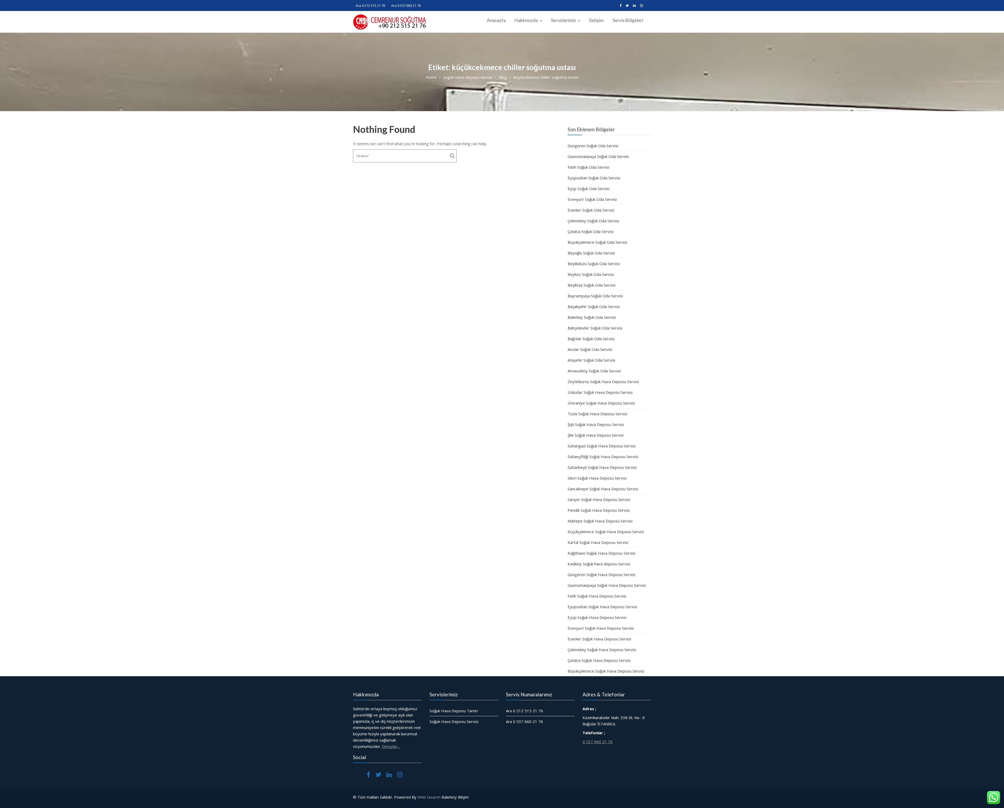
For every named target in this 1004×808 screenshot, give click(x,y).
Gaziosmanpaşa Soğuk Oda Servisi (598, 156)
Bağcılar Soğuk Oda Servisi (591, 338)
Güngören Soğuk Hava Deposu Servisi (601, 574)
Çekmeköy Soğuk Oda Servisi (593, 220)
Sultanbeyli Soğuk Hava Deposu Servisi (602, 467)
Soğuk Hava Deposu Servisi (454, 721)
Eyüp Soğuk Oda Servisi (588, 188)
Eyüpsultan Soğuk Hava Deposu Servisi (602, 606)
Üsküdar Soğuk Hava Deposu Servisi (600, 392)
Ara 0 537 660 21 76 (406, 5)
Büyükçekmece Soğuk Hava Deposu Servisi (606, 671)
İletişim (596, 20)
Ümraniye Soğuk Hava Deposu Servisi (601, 403)
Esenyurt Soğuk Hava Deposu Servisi (601, 628)
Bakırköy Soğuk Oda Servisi (592, 317)
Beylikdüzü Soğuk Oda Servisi (594, 263)
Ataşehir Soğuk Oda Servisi (591, 360)
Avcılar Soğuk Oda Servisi (590, 349)
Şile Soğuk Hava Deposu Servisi (596, 435)
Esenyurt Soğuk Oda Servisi (592, 199)
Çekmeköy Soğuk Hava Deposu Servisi (602, 649)
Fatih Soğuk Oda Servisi (588, 167)
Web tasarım (429, 797)
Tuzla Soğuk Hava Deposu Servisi (597, 413)
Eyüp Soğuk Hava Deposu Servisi (597, 617)
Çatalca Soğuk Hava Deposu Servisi (599, 660)
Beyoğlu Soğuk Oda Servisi (591, 252)
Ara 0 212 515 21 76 (370, 5)
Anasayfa (496, 20)
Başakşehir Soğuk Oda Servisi (594, 306)
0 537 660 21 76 (598, 741)
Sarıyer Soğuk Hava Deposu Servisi (599, 499)
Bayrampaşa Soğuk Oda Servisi (595, 295)
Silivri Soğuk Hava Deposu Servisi (597, 478)
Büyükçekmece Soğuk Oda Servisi (597, 242)
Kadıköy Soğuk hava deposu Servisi (599, 563)
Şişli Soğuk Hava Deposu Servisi (596, 424)
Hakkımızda (526, 20)
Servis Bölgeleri (628, 20)
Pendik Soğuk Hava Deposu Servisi (599, 510)
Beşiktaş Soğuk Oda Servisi (591, 285)
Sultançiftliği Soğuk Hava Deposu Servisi (603, 456)
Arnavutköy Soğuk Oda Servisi (594, 370)
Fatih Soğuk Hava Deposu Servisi (597, 596)
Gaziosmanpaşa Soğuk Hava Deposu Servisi (607, 585)
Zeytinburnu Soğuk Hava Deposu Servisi (603, 381)
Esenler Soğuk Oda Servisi (591, 210)
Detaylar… (391, 746)
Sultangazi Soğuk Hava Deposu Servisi (602, 445)
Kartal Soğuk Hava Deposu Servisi (598, 542)
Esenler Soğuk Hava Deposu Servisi (599, 638)
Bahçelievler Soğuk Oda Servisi (595, 328)
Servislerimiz (563, 20)
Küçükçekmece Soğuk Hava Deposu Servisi (606, 531)
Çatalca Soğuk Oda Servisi (590, 231)
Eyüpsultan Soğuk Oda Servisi (594, 177)
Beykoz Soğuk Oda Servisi (591, 274)
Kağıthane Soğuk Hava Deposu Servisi (601, 553)
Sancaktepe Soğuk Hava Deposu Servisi (603, 488)
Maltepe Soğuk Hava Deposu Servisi (600, 521)
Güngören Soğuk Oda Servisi (593, 145)
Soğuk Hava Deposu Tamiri (454, 710)
